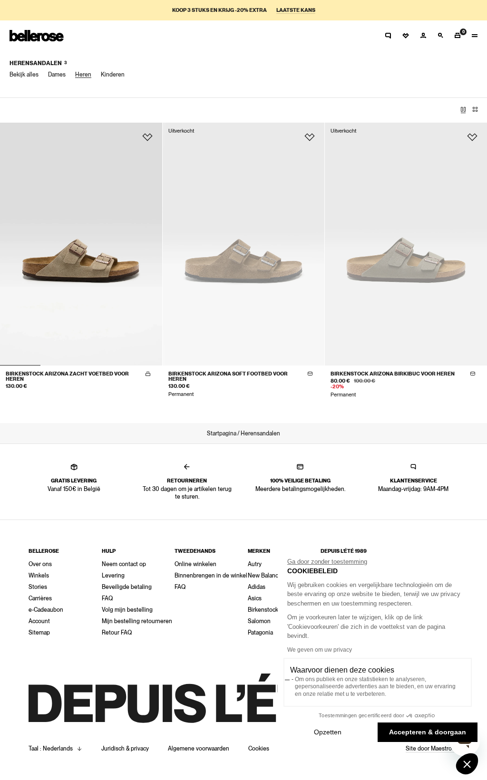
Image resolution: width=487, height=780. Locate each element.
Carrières (40, 598)
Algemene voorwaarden (198, 748)
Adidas (256, 587)
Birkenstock (263, 610)
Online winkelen (195, 564)
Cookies (258, 748)
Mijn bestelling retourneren (137, 621)
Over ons (40, 564)
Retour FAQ (117, 633)
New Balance (265, 575)
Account (39, 621)
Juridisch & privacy (125, 748)
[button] (467, 763)
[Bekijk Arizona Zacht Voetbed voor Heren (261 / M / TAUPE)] (81, 244)
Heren (83, 74)
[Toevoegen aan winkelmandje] (147, 374)
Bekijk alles (24, 74)
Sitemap (39, 633)
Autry (255, 564)
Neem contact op (124, 564)
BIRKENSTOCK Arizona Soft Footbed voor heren (228, 376)
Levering (113, 575)
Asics (255, 598)
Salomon (259, 621)
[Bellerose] (37, 35)
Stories (38, 587)
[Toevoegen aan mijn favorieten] (147, 137)
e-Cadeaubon (46, 610)
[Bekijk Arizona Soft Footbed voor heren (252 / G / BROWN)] (244, 244)
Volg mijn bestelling (127, 610)
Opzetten (327, 732)
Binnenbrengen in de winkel (211, 575)
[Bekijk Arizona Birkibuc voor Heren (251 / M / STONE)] (406, 244)
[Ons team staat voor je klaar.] (388, 36)
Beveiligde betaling (127, 587)
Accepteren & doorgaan (427, 732)
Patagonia (260, 633)
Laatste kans (295, 10)
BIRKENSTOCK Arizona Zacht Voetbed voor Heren (67, 376)
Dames (57, 74)
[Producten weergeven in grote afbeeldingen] (463, 110)
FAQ (107, 598)
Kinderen (113, 74)
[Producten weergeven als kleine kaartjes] (475, 110)
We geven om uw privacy (319, 649)
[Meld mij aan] (310, 374)
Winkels (39, 575)
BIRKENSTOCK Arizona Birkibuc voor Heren (393, 373)
